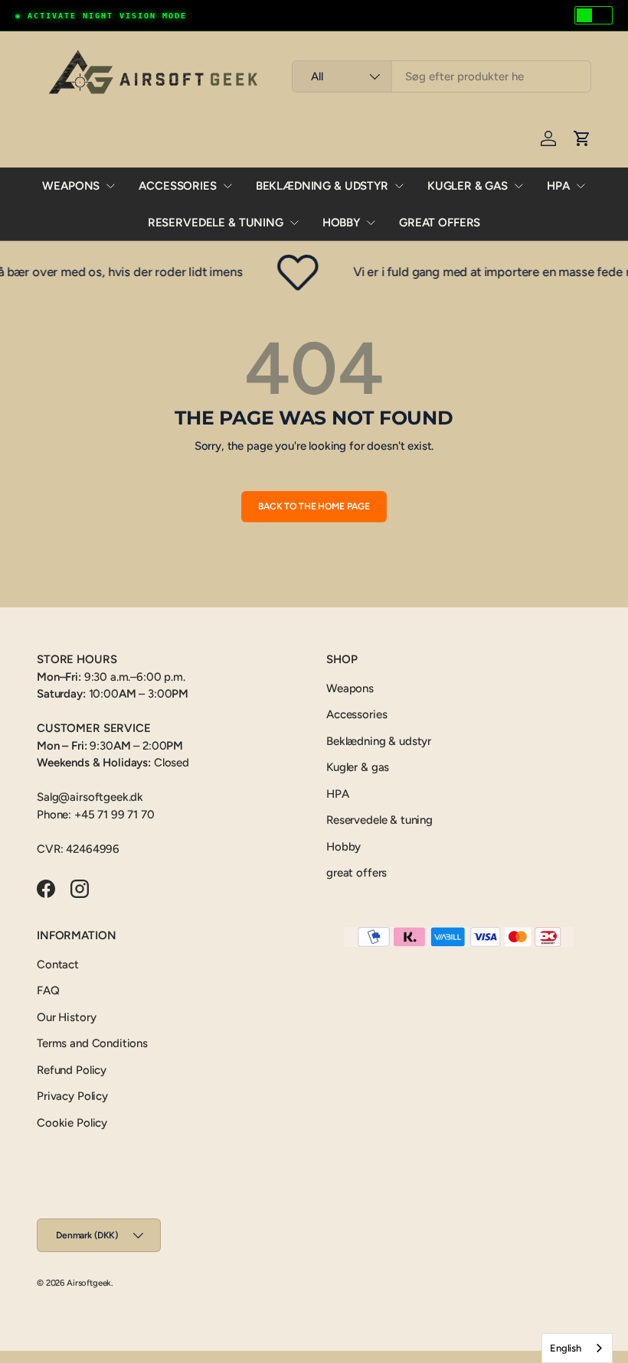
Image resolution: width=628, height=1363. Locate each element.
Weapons (71, 186)
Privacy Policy (72, 1096)
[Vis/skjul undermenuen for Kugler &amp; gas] (518, 186)
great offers (439, 222)
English (565, 1348)
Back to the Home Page (314, 506)
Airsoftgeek (89, 1282)
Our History (66, 1017)
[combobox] (441, 76)
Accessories (177, 186)
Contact (58, 964)
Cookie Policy (72, 1123)
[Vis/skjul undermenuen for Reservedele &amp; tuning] (294, 222)
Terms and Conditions (92, 1043)
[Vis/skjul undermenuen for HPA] (580, 186)
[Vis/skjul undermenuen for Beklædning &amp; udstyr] (399, 186)
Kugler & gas (467, 186)
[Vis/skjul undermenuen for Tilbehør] (227, 186)
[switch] (593, 15)
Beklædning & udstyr (322, 186)
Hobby (341, 222)
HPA (558, 186)
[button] (582, 138)
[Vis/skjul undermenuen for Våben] (110, 186)
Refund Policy (71, 1070)
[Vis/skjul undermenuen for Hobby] (370, 222)
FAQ (48, 990)
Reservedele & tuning (215, 222)
